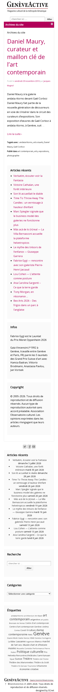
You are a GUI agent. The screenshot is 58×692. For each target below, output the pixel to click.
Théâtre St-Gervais (19, 666)
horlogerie (46, 638)
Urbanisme (42, 665)
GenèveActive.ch (18, 683)
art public (45, 620)
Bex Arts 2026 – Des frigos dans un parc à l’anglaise (25, 305)
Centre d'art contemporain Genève (25, 626)
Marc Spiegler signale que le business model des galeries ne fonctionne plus (28, 492)
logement (30, 641)
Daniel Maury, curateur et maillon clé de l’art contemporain (26, 56)
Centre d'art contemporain (37, 623)
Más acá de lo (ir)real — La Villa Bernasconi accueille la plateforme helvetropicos (29, 502)
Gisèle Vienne (23, 638)
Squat (12, 659)
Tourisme (32, 666)
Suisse (18, 658)
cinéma (45, 626)
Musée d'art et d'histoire (35, 644)
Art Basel (38, 616)
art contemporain (25, 151)
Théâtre (27, 658)
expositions (44, 151)
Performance (38, 648)
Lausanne (21, 641)
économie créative (29, 669)
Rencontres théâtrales (26, 655)
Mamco (38, 641)
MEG (20, 645)
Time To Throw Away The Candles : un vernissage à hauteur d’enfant (28, 202)
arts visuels (38, 142)
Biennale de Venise (17, 623)
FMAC (30, 634)
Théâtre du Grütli (41, 662)
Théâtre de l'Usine (40, 659)
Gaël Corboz (19, 146)
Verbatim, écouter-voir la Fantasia (30, 460)
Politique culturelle (30, 652)
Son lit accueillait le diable (28, 193)
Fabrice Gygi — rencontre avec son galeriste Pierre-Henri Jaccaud (28, 265)
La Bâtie (11, 641)
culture (32, 630)
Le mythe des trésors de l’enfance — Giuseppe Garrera (27, 252)
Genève (41, 633)
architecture (29, 616)
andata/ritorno (25, 142)
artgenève (35, 619)
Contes (17, 630)
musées (12, 648)
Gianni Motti (12, 638)
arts (36, 151)
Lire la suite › (14, 134)
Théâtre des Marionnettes (21, 662)
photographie (13, 155)
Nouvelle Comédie (24, 648)
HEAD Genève (36, 638)
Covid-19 (24, 630)
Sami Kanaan (43, 655)
